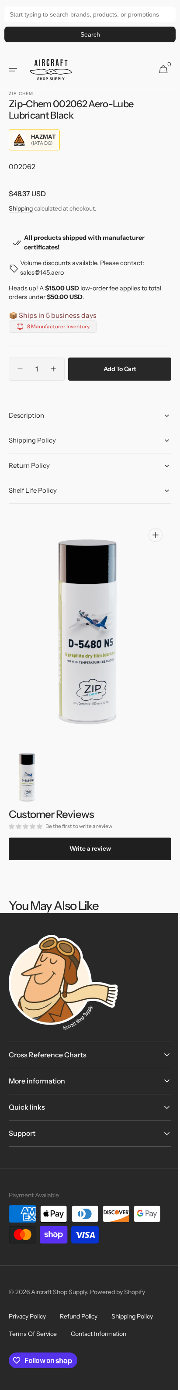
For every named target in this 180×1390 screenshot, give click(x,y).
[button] (13, 69)
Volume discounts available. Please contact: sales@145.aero (82, 267)
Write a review (86, 848)
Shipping (21, 208)
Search (90, 34)
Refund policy (78, 1316)
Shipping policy (132, 1316)
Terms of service (33, 1334)
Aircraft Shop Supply (59, 1292)
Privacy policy (27, 1316)
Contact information (98, 1334)
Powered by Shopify (117, 1292)
